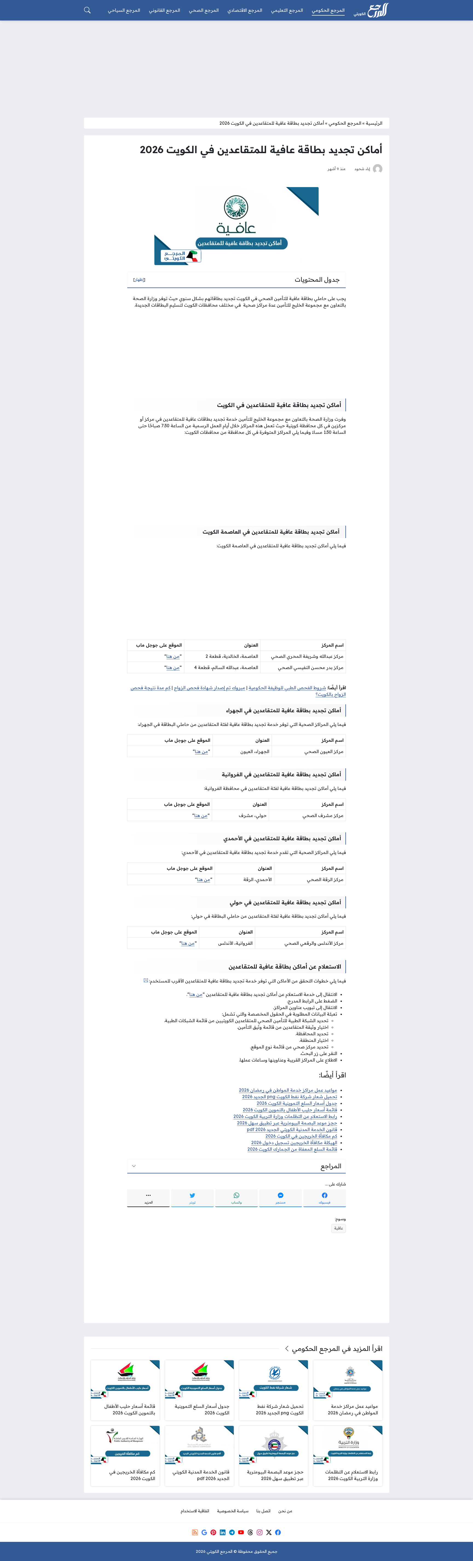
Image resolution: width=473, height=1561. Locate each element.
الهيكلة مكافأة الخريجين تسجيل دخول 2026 (294, 1142)
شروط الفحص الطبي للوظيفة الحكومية (287, 687)
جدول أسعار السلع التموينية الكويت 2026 (297, 1103)
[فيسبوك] (278, 1532)
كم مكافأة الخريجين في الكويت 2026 (301, 1136)
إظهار (139, 279)
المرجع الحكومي (344, 123)
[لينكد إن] (222, 1532)
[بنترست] (213, 1532)
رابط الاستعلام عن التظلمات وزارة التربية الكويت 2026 (285, 1116)
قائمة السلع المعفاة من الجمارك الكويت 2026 (292, 1149)
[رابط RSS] (195, 1532)
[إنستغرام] (259, 1532)
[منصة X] (269, 1532)
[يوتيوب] (241, 1532)
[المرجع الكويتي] (371, 10)
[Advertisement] (236, 65)
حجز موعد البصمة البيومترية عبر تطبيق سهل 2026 (287, 1123)
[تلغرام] (232, 1532)
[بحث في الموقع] (87, 10)
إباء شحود (362, 168)
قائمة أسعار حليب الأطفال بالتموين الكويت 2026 (290, 1109)
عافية (338, 1228)
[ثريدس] (250, 1532)
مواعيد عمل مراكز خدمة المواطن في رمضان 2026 (288, 1090)
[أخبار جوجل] (204, 1532)
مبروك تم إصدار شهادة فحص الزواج (209, 687)
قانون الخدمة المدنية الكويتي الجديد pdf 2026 (292, 1129)
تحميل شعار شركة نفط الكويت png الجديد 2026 (289, 1096)
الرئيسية (374, 123)
